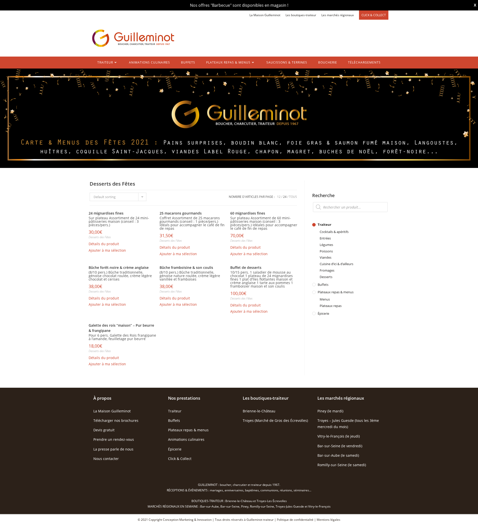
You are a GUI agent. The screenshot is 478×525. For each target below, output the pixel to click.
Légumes (326, 244)
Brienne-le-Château (259, 411)
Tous (293, 197)
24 (285, 197)
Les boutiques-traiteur (301, 15)
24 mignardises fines (106, 213)
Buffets (323, 284)
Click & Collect (179, 458)
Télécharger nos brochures (115, 420)
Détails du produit (104, 243)
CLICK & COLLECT (373, 15)
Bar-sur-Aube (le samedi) (338, 455)
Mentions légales (328, 520)
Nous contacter (106, 458)
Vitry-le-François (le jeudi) (338, 436)
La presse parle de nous (113, 449)
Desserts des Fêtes (100, 237)
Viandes (325, 257)
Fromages (327, 270)
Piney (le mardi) (330, 411)
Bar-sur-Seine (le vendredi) (339, 446)
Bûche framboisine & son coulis (186, 267)
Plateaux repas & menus (336, 292)
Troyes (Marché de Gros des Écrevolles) (275, 420)
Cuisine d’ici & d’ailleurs (336, 264)
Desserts (326, 277)
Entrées (325, 238)
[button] (107, 250)
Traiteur (324, 224)
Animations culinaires (186, 439)
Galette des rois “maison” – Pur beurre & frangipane (121, 328)
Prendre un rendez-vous (113, 439)
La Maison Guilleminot (264, 15)
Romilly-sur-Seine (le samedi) (341, 464)
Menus (325, 299)
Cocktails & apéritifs (334, 231)
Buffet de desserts (245, 267)
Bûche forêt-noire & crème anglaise (119, 267)
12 (279, 197)
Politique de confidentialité (295, 520)
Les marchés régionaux (337, 15)
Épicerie (323, 313)
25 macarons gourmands (181, 213)
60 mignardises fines (247, 213)
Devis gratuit (104, 430)
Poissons (326, 251)
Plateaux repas (331, 305)
